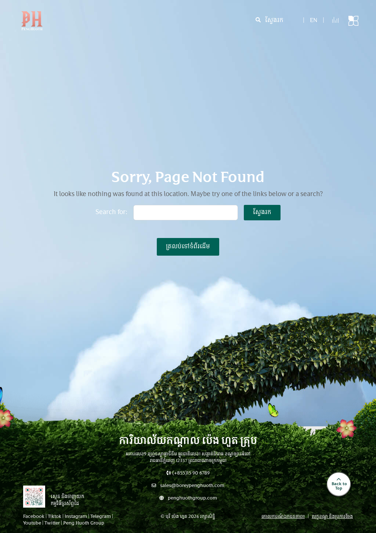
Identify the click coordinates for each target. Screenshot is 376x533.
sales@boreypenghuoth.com (191, 486)
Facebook (33, 517)
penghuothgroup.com (192, 498)
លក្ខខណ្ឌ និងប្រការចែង (332, 517)
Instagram (76, 517)
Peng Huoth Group (83, 523)
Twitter (52, 523)
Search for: (111, 212)
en (313, 21)
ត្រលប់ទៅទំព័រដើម (188, 246)
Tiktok (54, 517)
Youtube (32, 523)
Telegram (100, 517)
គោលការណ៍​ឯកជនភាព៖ (283, 517)
